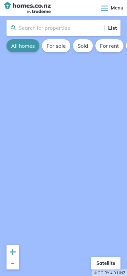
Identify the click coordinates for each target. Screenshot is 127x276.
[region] (63, 146)
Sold (83, 46)
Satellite (105, 263)
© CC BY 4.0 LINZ (109, 272)
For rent (109, 46)
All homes (23, 46)
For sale (56, 46)
